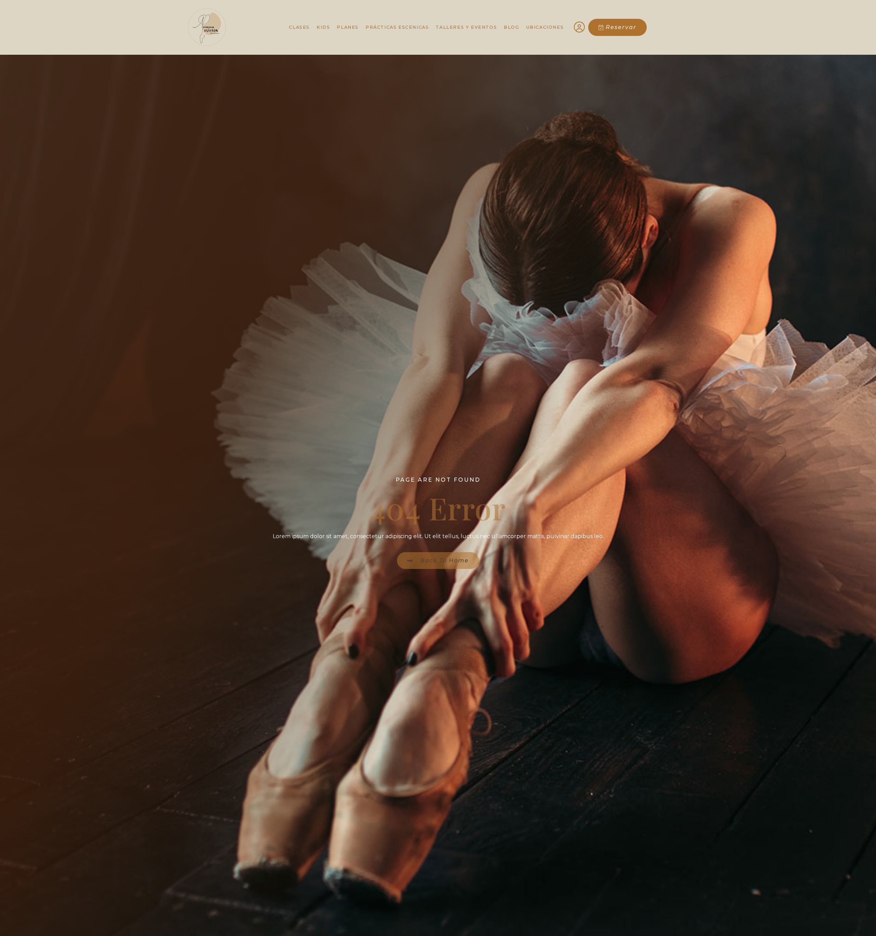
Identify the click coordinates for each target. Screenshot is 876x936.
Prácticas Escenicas (397, 27)
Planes (348, 27)
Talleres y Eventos (466, 27)
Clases (299, 27)
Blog (511, 27)
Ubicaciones (545, 27)
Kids (323, 27)
